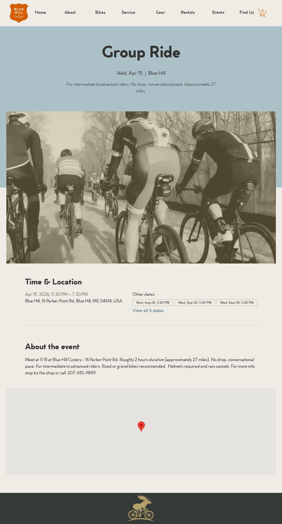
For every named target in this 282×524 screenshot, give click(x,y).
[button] (262, 13)
